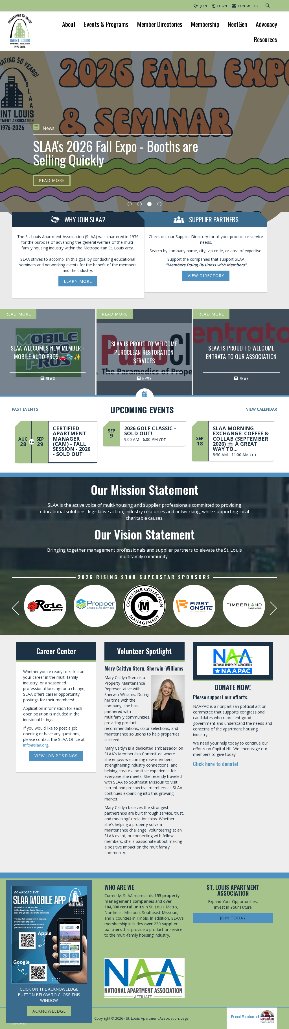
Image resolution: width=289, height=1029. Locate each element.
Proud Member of (245, 1016)
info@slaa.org (35, 745)
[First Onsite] (194, 605)
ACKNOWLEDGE (49, 1011)
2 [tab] (139, 204)
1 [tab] (130, 204)
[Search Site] (268, 6)
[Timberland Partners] (243, 605)
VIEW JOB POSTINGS (56, 755)
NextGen (237, 24)
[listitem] (144, 150)
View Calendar (261, 409)
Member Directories (159, 24)
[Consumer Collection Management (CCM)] (144, 605)
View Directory (206, 275)
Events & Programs (106, 24)
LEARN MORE (78, 281)
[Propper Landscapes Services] (94, 605)
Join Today (233, 918)
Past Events (25, 409)
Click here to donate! (215, 763)
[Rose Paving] (45, 605)
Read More (52, 166)
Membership (205, 24)
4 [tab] (159, 204)
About (69, 24)
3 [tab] (149, 204)
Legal (185, 1018)
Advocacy (266, 24)
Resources (265, 39)
